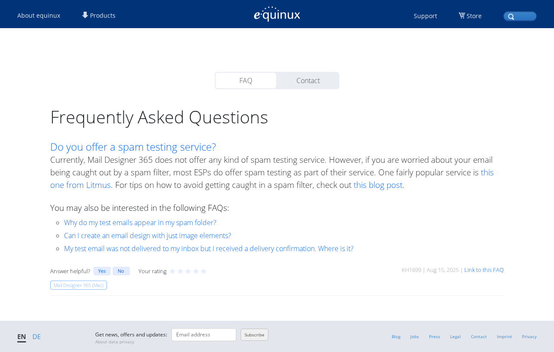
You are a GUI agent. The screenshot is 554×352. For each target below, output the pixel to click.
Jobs (414, 336)
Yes (102, 271)
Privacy (529, 336)
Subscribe (254, 335)
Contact (308, 80)
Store (474, 16)
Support (425, 16)
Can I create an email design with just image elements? (147, 235)
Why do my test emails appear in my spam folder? (140, 222)
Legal (455, 336)
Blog (396, 336)
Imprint (504, 336)
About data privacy (114, 342)
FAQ (245, 80)
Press (434, 336)
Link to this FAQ (484, 270)
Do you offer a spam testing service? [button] (133, 146)
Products (102, 15)
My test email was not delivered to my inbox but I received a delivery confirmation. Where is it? (209, 248)
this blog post (378, 185)
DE (36, 336)
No (121, 271)
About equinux (38, 15)
